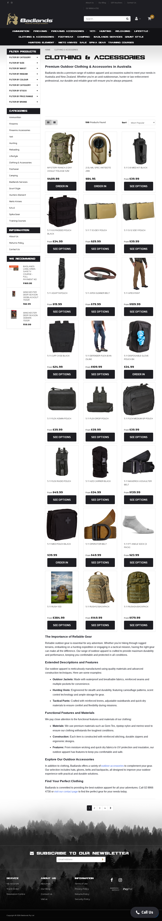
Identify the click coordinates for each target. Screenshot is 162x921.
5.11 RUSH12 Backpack (97, 606)
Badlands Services (108, 37)
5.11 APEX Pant (132, 293)
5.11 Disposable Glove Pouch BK (136, 357)
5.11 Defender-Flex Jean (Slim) (98, 357)
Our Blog (102, 2)
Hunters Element (41, 42)
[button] (144, 912)
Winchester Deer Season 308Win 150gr (30, 316)
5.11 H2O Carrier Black (98, 481)
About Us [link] (45, 883)
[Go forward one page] (110, 808)
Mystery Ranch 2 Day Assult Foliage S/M (59, 169)
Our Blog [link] (45, 889)
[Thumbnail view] (48, 122)
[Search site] (127, 18)
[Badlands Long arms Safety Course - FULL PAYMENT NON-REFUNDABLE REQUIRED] (13, 267)
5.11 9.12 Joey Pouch (134, 230)
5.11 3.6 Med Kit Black (135, 167)
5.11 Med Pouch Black (59, 544)
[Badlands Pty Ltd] (30, 18)
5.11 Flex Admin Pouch (59, 418)
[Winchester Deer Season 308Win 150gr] (13, 314)
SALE (83, 42)
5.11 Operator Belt (96, 544)
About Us (90, 2)
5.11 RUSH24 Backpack (136, 606)
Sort (124, 122)
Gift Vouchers (116, 2)
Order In (62, 186)
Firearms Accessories (68, 31)
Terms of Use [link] (81, 883)
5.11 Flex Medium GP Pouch (138, 418)
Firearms (40, 31)
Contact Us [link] (46, 894)
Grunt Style (134, 37)
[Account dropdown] (138, 18)
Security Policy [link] (82, 899)
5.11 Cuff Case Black (58, 355)
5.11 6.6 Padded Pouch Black (59, 231)
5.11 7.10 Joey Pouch (96, 230)
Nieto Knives (68, 42)
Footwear (65, 37)
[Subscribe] (103, 859)
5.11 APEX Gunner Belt (98, 293)
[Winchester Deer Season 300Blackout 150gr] (13, 293)
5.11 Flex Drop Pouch (97, 418)
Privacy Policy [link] (82, 889)
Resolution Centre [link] (16, 894)
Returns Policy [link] (82, 894)
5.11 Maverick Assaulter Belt (138, 482)
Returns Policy (16, 243)
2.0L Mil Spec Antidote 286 (98, 169)
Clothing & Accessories (36, 37)
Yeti (92, 31)
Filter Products (22, 51)
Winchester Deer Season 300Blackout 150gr (30, 296)
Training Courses (121, 42)
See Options (138, 186)
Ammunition (20, 31)
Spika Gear (97, 42)
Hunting (105, 31)
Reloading (122, 31)
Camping (83, 37)
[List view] (54, 122)
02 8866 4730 (92, 8)
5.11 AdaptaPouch (57, 293)
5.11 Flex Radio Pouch (59, 481)
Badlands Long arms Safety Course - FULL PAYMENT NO (30, 273)
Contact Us (131, 2)
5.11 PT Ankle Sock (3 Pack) (135, 545)
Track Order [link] (13, 889)
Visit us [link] (44, 899)
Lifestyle (141, 31)
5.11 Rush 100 (54, 606)
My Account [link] (13, 883)
